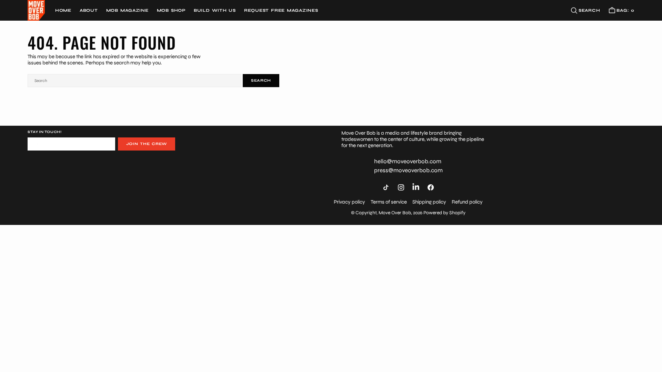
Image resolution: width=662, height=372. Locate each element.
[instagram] (401, 187)
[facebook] (430, 187)
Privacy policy (349, 202)
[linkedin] (416, 187)
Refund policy (467, 202)
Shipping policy (429, 202)
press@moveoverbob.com (408, 170)
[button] (621, 10)
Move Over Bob (395, 213)
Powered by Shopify (444, 213)
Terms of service (389, 202)
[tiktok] (385, 187)
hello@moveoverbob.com (407, 161)
